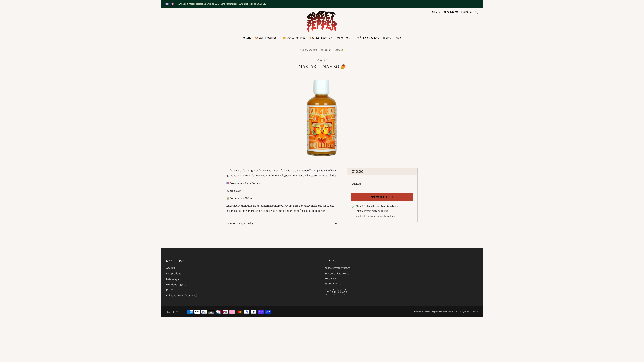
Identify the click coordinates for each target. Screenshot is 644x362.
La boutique (173, 279)
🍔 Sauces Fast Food (294, 37)
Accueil (247, 37)
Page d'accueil (308, 50)
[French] (172, 3)
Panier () (466, 12)
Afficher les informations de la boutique (375, 216)
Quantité (356, 183)
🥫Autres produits (319, 37)
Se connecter (451, 12)
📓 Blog (387, 37)
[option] (322, 115)
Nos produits (173, 273)
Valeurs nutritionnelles (240, 223)
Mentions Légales (176, 284)
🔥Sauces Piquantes (265, 37)
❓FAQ (398, 37)
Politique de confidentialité (181, 295)
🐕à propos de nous (368, 37)
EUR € (435, 12)
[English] (167, 3)
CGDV (169, 290)
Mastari (322, 60)
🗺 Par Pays (344, 37)
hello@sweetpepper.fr (337, 267)
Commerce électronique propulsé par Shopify (432, 312)
